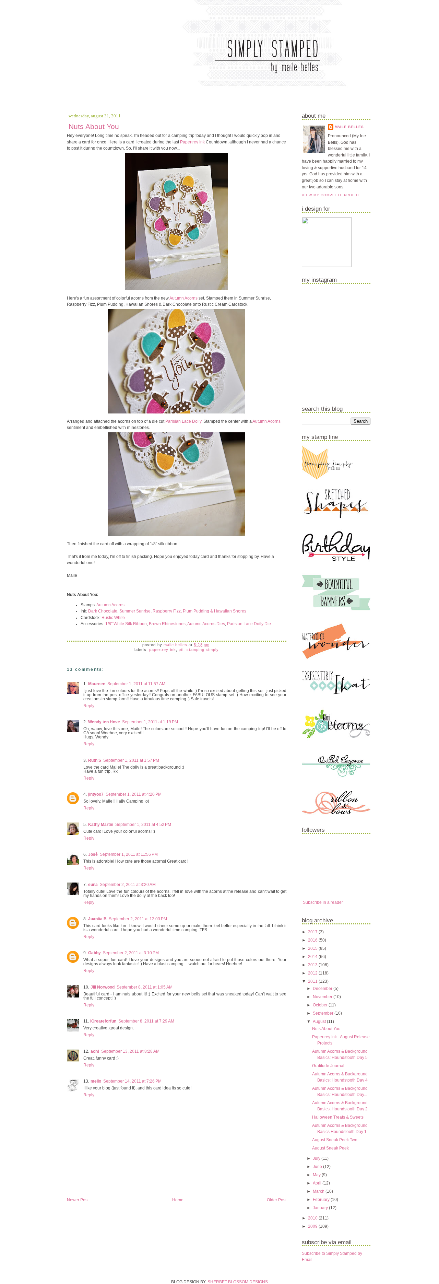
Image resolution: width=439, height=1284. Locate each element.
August (320, 1021)
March (319, 1191)
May (317, 1174)
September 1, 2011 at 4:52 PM (143, 824)
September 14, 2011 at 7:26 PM (132, 1081)
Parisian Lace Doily (183, 421)
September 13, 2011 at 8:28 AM (130, 1051)
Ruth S (94, 760)
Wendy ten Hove (104, 722)
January (321, 1207)
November (323, 996)
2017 (313, 932)
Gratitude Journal (328, 1065)
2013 (313, 964)
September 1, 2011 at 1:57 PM (131, 760)
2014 (313, 956)
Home (177, 1200)
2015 (313, 948)
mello (96, 1081)
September (323, 1013)
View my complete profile (331, 195)
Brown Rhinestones (167, 624)
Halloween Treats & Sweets (338, 1117)
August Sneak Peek (330, 1148)
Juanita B (97, 919)
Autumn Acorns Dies (206, 624)
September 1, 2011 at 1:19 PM (150, 722)
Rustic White (113, 618)
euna (93, 885)
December (323, 988)
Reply (88, 706)
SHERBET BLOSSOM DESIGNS (237, 1282)
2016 (313, 940)
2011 (313, 981)
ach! (95, 1051)
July (317, 1158)
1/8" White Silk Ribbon (126, 624)
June (318, 1166)
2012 (313, 973)
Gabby (94, 953)
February (322, 1199)
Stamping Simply (203, 649)
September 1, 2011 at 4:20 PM (134, 794)
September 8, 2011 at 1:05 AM (145, 987)
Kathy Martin (100, 824)
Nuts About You (326, 1028)
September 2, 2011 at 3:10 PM (131, 953)
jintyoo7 (96, 794)
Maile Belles (349, 127)
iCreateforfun (103, 1021)
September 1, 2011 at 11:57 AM (136, 684)
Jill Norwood (103, 987)
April (317, 1183)
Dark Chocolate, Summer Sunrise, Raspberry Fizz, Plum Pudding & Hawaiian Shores (167, 611)
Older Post (276, 1200)
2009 (313, 1226)
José (93, 854)
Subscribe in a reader (323, 902)
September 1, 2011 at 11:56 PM (129, 854)
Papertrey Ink (192, 142)
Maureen (96, 684)
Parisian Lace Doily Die (249, 624)
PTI (181, 649)
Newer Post (77, 1200)
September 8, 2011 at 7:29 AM (146, 1021)
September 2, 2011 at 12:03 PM (138, 919)
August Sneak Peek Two (334, 1139)
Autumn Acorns (183, 298)
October (321, 1005)
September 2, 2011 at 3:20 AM (128, 885)
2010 (313, 1218)
